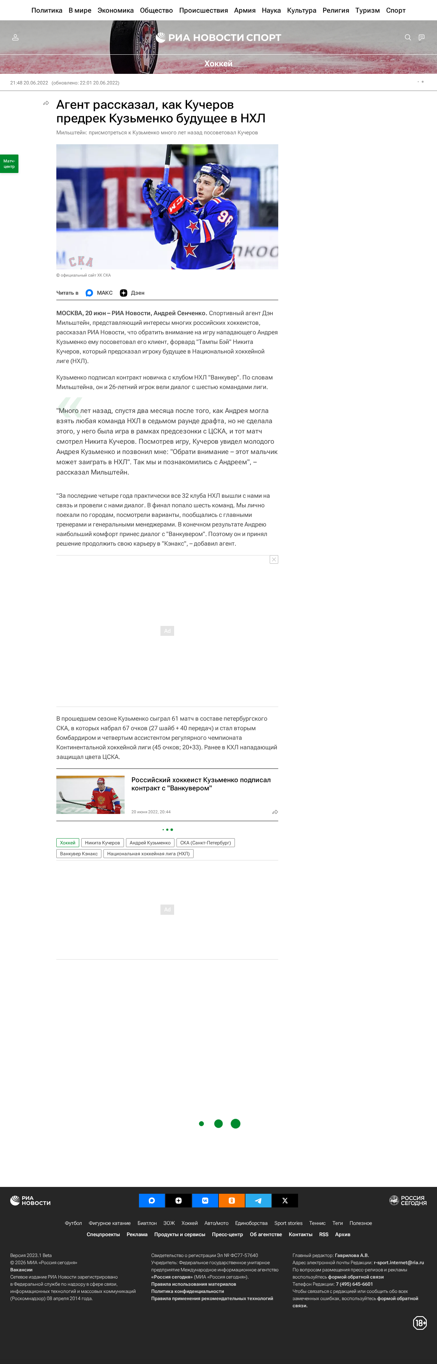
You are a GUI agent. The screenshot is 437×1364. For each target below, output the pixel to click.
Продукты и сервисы (179, 1234)
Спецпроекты (103, 1234)
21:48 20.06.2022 (29, 82)
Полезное (361, 1223)
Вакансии (21, 1269)
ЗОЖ (169, 1223)
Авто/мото (216, 1223)
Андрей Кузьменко (150, 842)
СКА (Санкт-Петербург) (205, 842)
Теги (338, 1223)
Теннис (317, 1223)
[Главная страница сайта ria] (195, 38)
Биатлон (147, 1223)
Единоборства (251, 1223)
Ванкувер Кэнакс (79, 853)
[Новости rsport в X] (285, 1200)
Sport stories (288, 1223)
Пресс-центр (227, 1234)
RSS (323, 1234)
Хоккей (67, 842)
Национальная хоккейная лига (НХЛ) (148, 853)
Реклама (137, 1234)
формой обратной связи (356, 1277)
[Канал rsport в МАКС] (152, 1200)
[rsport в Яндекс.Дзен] (179, 1200)
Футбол (73, 1223)
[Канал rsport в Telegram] (258, 1200)
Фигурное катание (110, 1223)
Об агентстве (266, 1234)
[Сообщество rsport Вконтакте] (205, 1200)
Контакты (300, 1234)
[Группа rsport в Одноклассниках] (232, 1200)
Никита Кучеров (102, 842)
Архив (342, 1234)
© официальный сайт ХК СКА (83, 275)
